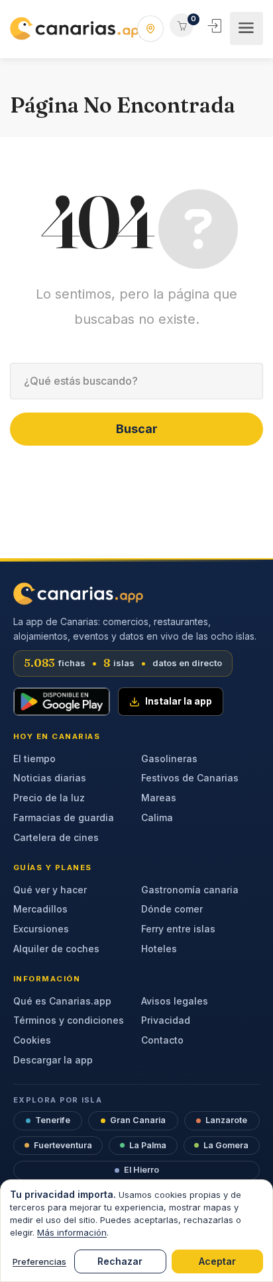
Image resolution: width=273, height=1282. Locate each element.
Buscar (137, 429)
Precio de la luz (49, 797)
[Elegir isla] (150, 28)
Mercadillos (40, 908)
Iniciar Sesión (216, 25)
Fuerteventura (63, 1145)
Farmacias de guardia (63, 817)
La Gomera (225, 1145)
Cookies (32, 1040)
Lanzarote (226, 1120)
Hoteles (159, 948)
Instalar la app (178, 701)
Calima (157, 817)
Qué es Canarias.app (62, 1001)
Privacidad (165, 1020)
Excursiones (41, 928)
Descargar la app (53, 1059)
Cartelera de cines (56, 837)
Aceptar (217, 1261)
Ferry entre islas (178, 928)
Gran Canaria (138, 1120)
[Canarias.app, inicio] (78, 593)
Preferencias (39, 1261)
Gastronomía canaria (190, 889)
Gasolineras (169, 758)
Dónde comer (172, 908)
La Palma (147, 1145)
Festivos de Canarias (190, 777)
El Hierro (141, 1170)
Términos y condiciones (68, 1020)
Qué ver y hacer (50, 889)
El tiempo (34, 758)
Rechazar (119, 1261)
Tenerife (52, 1120)
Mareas (158, 797)
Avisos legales (174, 1001)
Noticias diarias (49, 777)
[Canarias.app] (78, 29)
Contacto (162, 1040)
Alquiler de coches (56, 948)
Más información (72, 1232)
